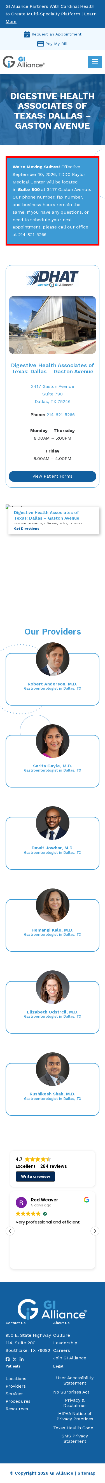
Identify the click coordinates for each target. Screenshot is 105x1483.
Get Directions (26, 529)
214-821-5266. (33, 234)
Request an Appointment (57, 34)
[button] (95, 1231)
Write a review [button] (35, 1176)
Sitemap (86, 1473)
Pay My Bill (56, 43)
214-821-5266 (53, 414)
